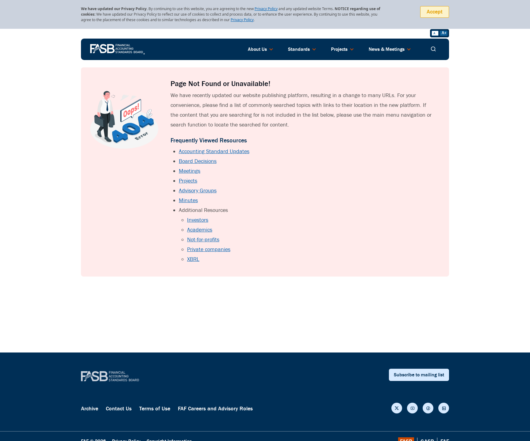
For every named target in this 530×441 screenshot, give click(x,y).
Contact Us (119, 408)
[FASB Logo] (117, 48)
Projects (188, 180)
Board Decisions (198, 161)
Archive (89, 408)
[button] (396, 408)
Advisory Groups (198, 190)
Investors (197, 220)
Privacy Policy (266, 8)
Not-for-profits (203, 239)
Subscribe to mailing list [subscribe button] (419, 375)
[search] (433, 49)
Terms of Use (154, 408)
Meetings (189, 171)
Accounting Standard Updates (214, 151)
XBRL (193, 259)
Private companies (208, 249)
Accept (435, 11)
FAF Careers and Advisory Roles (215, 408)
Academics (199, 229)
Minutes (188, 200)
